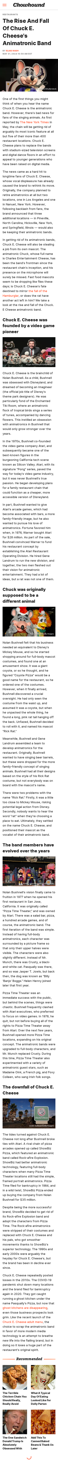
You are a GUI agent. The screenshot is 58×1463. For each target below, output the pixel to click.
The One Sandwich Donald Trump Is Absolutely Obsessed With (15, 1443)
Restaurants (10, 15)
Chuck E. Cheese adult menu (23, 1322)
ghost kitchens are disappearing (25, 1308)
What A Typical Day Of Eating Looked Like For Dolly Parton (41, 1398)
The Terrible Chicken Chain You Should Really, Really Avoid (15, 1398)
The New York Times (34, 122)
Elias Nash (12, 50)
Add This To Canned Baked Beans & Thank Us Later (42, 1443)
